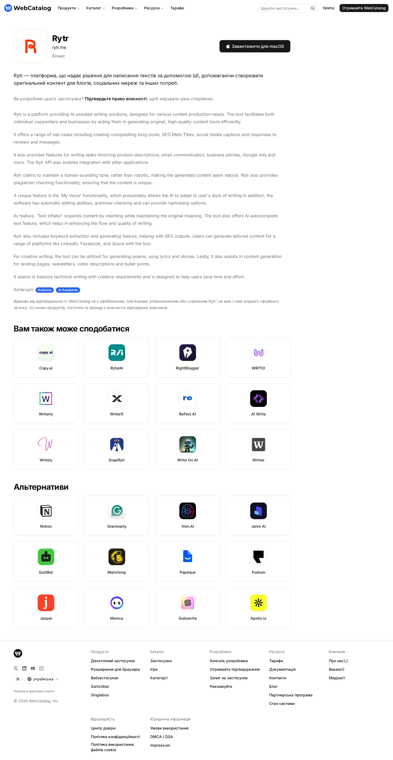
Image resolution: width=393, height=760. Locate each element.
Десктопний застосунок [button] (113, 660)
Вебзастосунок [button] (104, 678)
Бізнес (58, 56)
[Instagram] (41, 668)
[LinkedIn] (24, 668)
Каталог (93, 8)
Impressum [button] (160, 745)
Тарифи (177, 8)
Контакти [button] (277, 678)
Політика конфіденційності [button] (115, 736)
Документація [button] (282, 669)
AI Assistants (68, 290)
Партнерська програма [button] (291, 695)
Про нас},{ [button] (338, 660)
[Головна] (27, 8)
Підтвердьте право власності (116, 98)
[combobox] (43, 679)
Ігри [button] (153, 669)
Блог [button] (273, 686)
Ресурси (152, 8)
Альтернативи (41, 487)
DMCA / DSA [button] (161, 736)
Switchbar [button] (100, 686)
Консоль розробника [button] (229, 660)
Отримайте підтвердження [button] (235, 669)
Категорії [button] (159, 678)
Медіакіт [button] (337, 678)
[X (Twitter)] (16, 668)
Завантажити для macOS (258, 46)
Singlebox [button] (100, 695)
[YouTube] (33, 668)
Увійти (328, 8)
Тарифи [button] (276, 660)
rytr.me (59, 47)
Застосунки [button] (161, 660)
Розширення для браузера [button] (115, 669)
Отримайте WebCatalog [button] (364, 8)
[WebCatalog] (18, 653)
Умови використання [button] (169, 728)
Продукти (67, 8)
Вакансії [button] (336, 669)
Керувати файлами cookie (34, 691)
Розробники (122, 8)
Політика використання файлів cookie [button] (112, 747)
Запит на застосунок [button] (229, 678)
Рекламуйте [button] (221, 686)
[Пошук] (313, 8)
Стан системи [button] (282, 703)
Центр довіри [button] (103, 728)
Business (44, 290)
